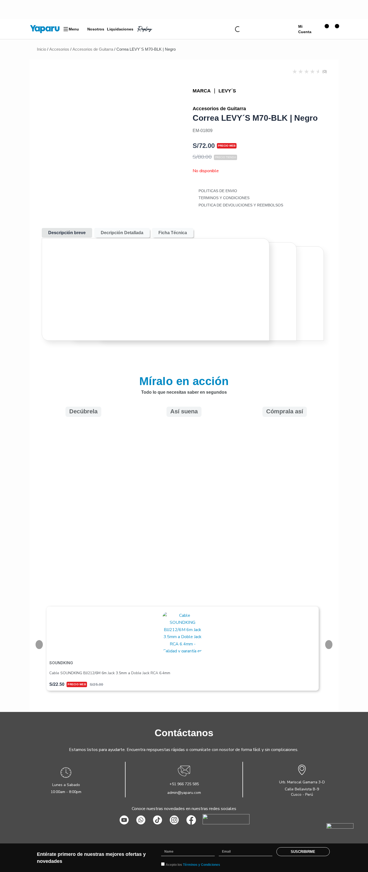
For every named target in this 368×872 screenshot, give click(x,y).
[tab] (67, 233)
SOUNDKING (61, 662)
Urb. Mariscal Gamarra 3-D (302, 782)
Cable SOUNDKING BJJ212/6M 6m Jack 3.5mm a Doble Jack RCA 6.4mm (109, 673)
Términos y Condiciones (201, 865)
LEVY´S (227, 91)
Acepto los (193, 865)
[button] (284, 506)
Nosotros (95, 29)
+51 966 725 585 (184, 784)
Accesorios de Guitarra (92, 49)
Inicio (41, 49)
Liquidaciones (120, 29)
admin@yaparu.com (184, 792)
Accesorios (59, 49)
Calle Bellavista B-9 (302, 789)
